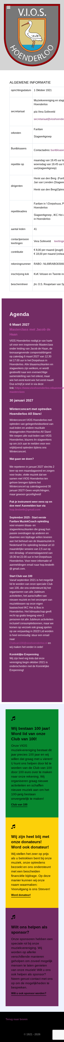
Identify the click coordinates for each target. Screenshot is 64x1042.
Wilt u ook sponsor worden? (28, 993)
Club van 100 (19, 804)
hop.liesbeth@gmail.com (25, 509)
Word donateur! (21, 895)
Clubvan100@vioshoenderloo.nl (28, 643)
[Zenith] (32, 35)
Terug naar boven (17, 1019)
